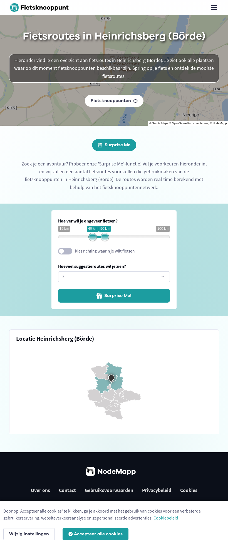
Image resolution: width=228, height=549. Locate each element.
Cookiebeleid (165, 518)
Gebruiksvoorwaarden (109, 490)
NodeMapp (220, 123)
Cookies (188, 490)
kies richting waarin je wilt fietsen (105, 251)
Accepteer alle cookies (98, 534)
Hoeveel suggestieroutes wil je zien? (92, 266)
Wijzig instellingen (29, 534)
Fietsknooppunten (111, 101)
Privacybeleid (156, 490)
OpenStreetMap (182, 123)
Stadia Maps (160, 123)
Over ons (40, 490)
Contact (67, 490)
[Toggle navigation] (214, 8)
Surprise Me (117, 145)
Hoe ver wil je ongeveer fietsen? (88, 221)
